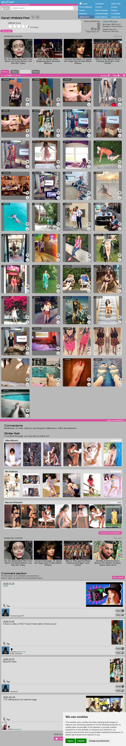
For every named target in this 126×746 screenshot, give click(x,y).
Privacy (114, 10)
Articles (98, 7)
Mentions (83, 13)
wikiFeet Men (84, 17)
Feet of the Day (101, 10)
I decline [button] (81, 741)
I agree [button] (70, 741)
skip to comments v (116, 420)
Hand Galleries (101, 17)
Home (85, 3)
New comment (118, 577)
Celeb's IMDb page (110, 21)
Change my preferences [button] (99, 741)
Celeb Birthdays (101, 13)
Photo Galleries (85, 7)
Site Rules (99, 3)
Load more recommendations (110, 533)
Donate (114, 7)
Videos (82, 10)
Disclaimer (115, 13)
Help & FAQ (115, 3)
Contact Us (115, 17)
